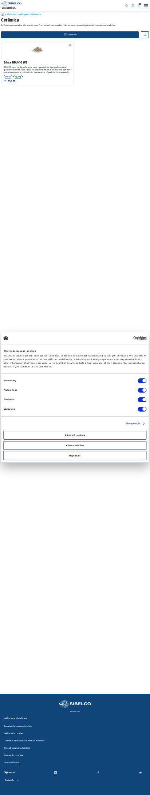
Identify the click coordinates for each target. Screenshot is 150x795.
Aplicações (24, 14)
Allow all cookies (75, 435)
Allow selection (75, 445)
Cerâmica (36, 14)
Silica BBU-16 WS (15, 62)
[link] (133, 5)
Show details (133, 423)
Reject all (74, 455)
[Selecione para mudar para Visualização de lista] (145, 34)
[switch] (142, 390)
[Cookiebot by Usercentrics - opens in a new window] (133, 338)
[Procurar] (126, 5)
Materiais (11, 14)
